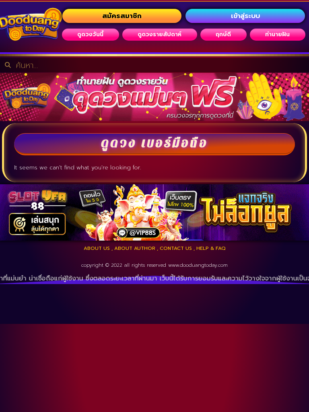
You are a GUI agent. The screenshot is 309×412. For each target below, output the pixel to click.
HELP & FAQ (211, 248)
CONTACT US (176, 248)
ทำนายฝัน (277, 34)
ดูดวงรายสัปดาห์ (159, 34)
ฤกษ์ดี (223, 34)
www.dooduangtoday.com (198, 265)
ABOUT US (97, 248)
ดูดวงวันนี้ (90, 34)
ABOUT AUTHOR (134, 248)
